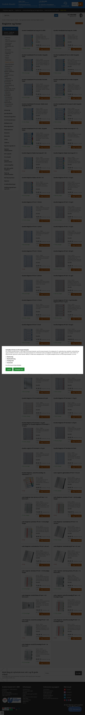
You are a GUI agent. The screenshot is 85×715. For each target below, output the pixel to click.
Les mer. (74, 354)
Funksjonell (10, 360)
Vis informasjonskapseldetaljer (13, 365)
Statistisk (10, 362)
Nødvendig (10, 357)
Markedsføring (11, 359)
